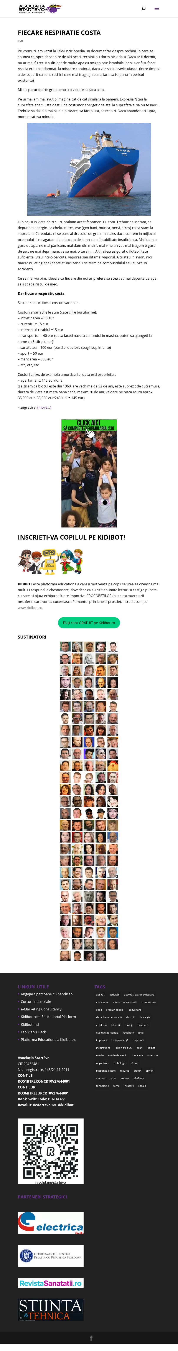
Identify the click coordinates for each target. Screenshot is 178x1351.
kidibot (151, 1048)
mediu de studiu (117, 1055)
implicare (101, 1040)
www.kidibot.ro (30, 607)
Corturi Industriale (36, 1001)
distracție (144, 1017)
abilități (100, 994)
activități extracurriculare (139, 994)
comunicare (149, 1002)
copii (99, 1010)
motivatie (137, 1055)
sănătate (139, 1078)
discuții (130, 1017)
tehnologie (102, 1086)
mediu (100, 1055)
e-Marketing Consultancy (41, 1009)
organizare (102, 1063)
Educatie (116, 1025)
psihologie (120, 1063)
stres (113, 1078)
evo (20, 41)
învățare (129, 1086)
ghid (140, 1032)
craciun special (115, 1010)
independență (120, 1040)
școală (142, 1086)
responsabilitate (106, 1070)
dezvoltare (135, 1010)
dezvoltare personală (109, 1017)
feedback (128, 1032)
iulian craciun (123, 1048)
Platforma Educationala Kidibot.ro (48, 1039)
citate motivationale (125, 1002)
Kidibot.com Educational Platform (48, 1016)
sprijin (149, 1070)
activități (114, 994)
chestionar (102, 1002)
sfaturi (138, 1070)
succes (125, 1078)
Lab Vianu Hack (33, 1032)
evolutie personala (107, 1032)
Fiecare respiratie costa (59, 32)
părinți (134, 1063)
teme (116, 1086)
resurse (124, 1070)
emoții (129, 1025)
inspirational (103, 1048)
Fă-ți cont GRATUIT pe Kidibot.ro (89, 622)
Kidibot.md (30, 1024)
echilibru (101, 1025)
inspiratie (138, 1040)
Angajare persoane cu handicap (47, 994)
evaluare (143, 1025)
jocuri (139, 1048)
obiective (152, 1055)
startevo (101, 1078)
